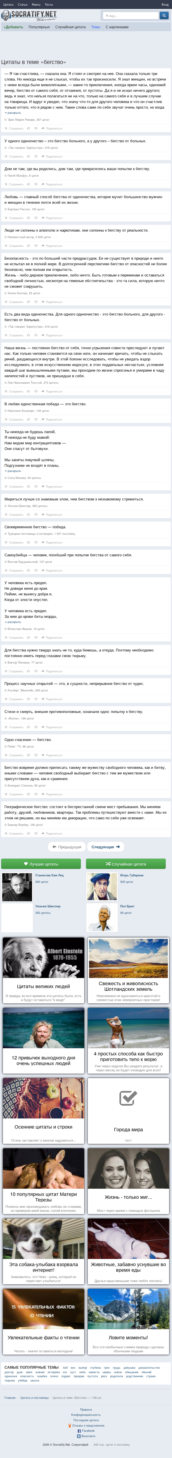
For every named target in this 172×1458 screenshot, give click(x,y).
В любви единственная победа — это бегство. (45, 403)
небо (82, 1372)
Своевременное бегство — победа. (35, 526)
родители (116, 1376)
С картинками (117, 26)
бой (65, 1367)
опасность (27, 1376)
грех (107, 1367)
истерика (54, 1372)
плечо (54, 1376)
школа (34, 1380)
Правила (86, 1409)
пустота (92, 1376)
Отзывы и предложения (88, 1425)
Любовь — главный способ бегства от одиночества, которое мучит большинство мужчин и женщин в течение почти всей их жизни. (83, 199)
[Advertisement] (86, 45)
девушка (129, 1367)
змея (29, 1372)
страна (150, 1376)
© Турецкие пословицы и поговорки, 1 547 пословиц (39, 533)
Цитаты (8, 4)
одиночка (10, 1376)
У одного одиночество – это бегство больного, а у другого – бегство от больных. (75, 140)
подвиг (66, 1376)
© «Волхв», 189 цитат (19, 718)
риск (104, 1376)
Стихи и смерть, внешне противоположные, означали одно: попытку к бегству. (73, 711)
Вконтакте (88, 1436)
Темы (95, 26)
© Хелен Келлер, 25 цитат (22, 293)
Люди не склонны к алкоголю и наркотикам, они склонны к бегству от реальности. (76, 230)
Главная (9, 1397)
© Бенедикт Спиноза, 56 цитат (25, 785)
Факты (36, 4)
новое (118, 1372)
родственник (134, 1376)
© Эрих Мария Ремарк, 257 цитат (26, 119)
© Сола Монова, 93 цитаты (22, 478)
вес (73, 1367)
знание (40, 1372)
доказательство (149, 1367)
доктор (9, 1372)
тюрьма (9, 1380)
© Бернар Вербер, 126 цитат (23, 824)
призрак (79, 1376)
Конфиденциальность (86, 1414)
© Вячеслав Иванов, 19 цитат (24, 629)
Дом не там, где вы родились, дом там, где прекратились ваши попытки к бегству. (77, 168)
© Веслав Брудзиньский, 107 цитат (28, 561)
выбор (83, 1367)
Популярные (39, 26)
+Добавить (13, 26)
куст (73, 1372)
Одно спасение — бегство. (28, 739)
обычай (146, 1372)
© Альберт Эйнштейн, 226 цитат (26, 690)
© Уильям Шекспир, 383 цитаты (25, 506)
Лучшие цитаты (43, 864)
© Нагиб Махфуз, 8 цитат (21, 175)
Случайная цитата (70, 26)
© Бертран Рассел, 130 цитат (24, 209)
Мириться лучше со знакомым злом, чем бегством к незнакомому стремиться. (74, 499)
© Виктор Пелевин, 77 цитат (23, 662)
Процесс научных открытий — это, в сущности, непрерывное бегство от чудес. (74, 683)
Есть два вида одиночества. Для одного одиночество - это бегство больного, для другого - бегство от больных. (84, 316)
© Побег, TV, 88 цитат (19, 746)
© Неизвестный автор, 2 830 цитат (27, 237)
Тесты (49, 4)
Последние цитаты (86, 1420)
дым (20, 1372)
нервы (107, 1372)
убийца (22, 1380)
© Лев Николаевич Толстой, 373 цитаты (31, 382)
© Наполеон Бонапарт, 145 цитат (26, 410)
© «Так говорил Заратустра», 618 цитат (31, 147)
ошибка (42, 1376)
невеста (94, 1372)
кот (65, 1372)
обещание (131, 1372)
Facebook (88, 1430)
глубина (95, 1367)
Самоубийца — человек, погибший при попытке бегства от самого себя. (68, 554)
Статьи (22, 4)
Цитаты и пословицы (34, 1397)
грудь (116, 1367)
